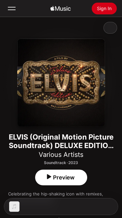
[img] (60, 8)
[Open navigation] (12, 8)
